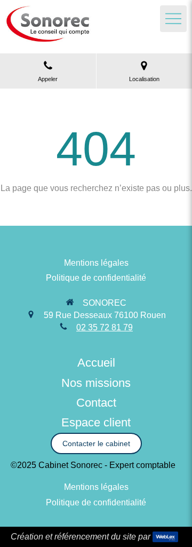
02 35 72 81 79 (104, 327)
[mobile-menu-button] (173, 18)
